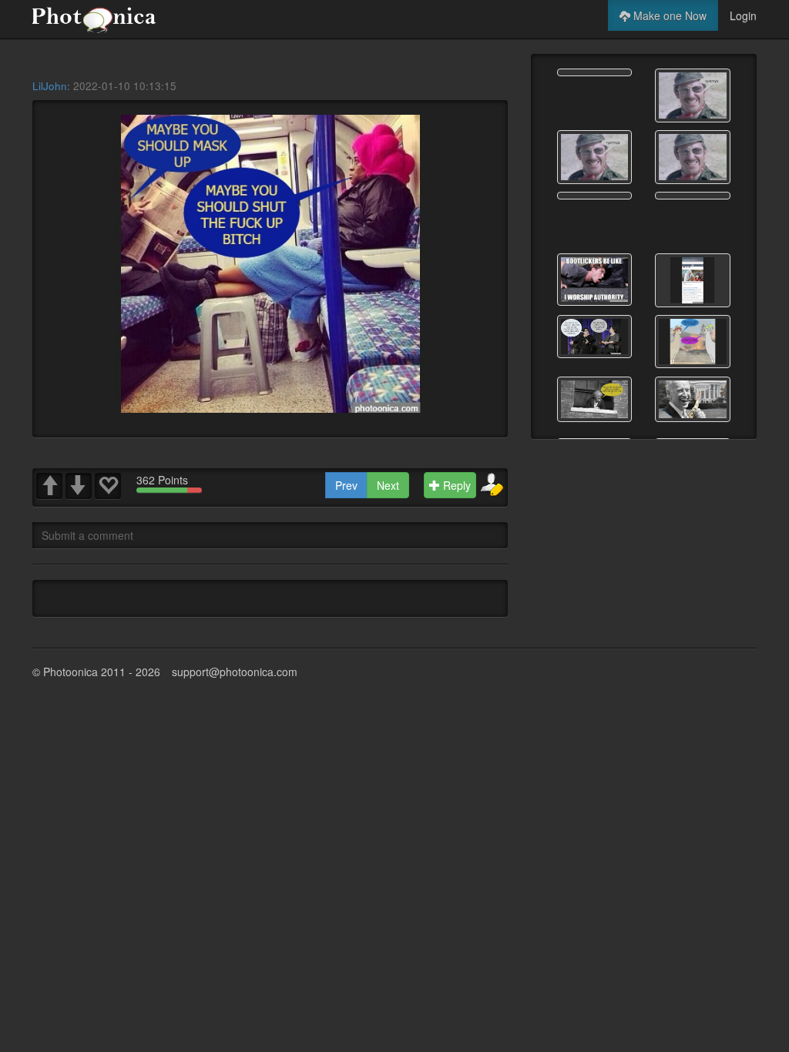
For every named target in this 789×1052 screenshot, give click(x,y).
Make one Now (668, 15)
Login (743, 15)
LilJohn (49, 86)
